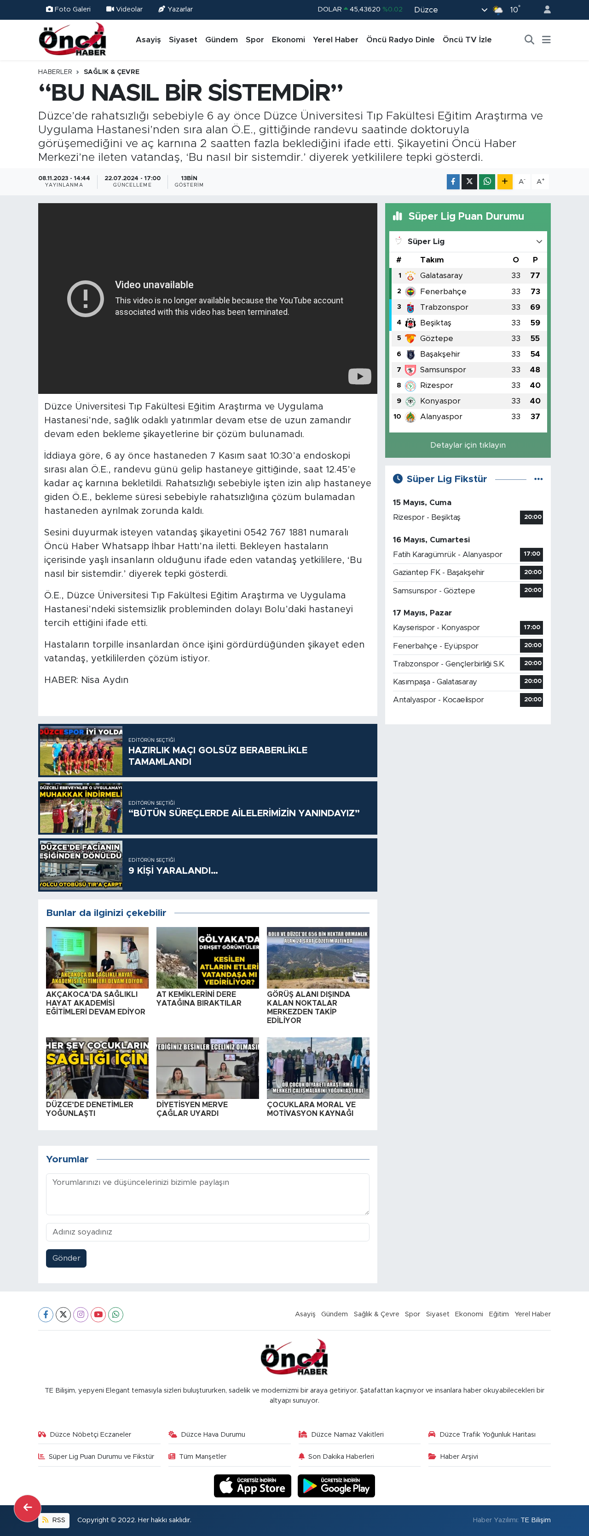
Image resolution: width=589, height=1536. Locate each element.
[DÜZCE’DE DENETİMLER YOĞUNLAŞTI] (97, 1067)
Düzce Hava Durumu (213, 1434)
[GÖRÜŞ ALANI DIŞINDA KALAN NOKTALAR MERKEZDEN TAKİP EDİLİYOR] (318, 957)
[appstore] (254, 1486)
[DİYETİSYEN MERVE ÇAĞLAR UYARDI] (207, 1067)
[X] (63, 1314)
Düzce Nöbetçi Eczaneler (90, 1434)
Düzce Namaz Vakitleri (347, 1434)
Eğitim (499, 1314)
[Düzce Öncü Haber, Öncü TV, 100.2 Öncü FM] (72, 39)
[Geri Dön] (27, 1508)
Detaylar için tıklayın (468, 445)
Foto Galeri (73, 9)
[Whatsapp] (115, 1314)
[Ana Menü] (546, 40)
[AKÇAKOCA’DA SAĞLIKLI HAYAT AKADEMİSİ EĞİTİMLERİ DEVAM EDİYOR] (97, 957)
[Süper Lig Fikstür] (538, 479)
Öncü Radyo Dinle (400, 40)
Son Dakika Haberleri (341, 1456)
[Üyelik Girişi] (543, 10)
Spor (255, 40)
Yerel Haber (335, 40)
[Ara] (529, 40)
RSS (58, 1520)
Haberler (55, 72)
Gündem (221, 40)
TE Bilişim (535, 1520)
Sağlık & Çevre (111, 72)
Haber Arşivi (459, 1456)
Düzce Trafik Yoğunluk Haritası (487, 1434)
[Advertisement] (468, 796)
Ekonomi (288, 40)
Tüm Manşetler (202, 1456)
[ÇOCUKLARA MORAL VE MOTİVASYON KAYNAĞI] (318, 1067)
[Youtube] (98, 1314)
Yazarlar (180, 9)
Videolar (129, 9)
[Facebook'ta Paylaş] (453, 181)
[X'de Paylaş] (469, 181)
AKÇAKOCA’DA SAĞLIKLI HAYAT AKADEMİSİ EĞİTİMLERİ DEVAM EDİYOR (95, 1003)
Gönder (66, 1258)
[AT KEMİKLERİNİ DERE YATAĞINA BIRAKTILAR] (207, 957)
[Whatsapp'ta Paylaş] (487, 181)
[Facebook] (45, 1314)
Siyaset (183, 40)
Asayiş (148, 40)
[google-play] (336, 1486)
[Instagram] (80, 1314)
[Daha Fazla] (505, 181)
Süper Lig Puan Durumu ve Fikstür (101, 1456)
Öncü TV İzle (467, 40)
